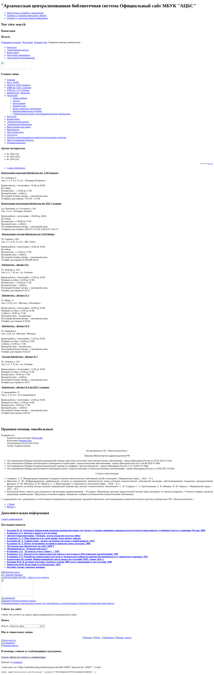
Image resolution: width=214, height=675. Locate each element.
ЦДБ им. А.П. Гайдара (18, 90)
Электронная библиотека (19, 124)
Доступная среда (15, 132)
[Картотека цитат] (10, 572)
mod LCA (210, 163)
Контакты (12, 47)
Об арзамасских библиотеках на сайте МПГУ (30, 546)
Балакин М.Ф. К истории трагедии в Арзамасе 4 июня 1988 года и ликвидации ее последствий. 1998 (59, 562)
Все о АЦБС (13, 82)
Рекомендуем (40, 42)
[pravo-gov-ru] (8, 640)
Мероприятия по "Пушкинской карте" (27, 549)
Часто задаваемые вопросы (20, 140)
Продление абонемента (18, 55)
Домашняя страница (11, 42)
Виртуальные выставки (18, 127)
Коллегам (11, 116)
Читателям (27, 42)
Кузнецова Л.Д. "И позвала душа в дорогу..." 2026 (33, 551)
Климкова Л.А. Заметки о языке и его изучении (32, 533)
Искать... (5, 626)
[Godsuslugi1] (8, 643)
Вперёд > (11, 507)
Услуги (16, 100)
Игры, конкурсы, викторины (27, 108)
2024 (11, 159)
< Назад (11, 504)
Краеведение (13, 119)
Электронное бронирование (21, 58)
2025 (11, 156)
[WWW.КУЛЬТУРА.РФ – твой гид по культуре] (25, 577)
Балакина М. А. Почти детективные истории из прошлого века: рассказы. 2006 (48, 543)
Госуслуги (12, 135)
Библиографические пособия (27, 111)
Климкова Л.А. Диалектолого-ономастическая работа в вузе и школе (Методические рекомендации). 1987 (62, 554)
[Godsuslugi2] (8, 598)
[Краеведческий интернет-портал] (18, 600)
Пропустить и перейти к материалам (25, 13)
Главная (11, 79)
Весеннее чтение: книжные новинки (26, 567)
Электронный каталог (18, 50)
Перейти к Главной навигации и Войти (26, 15)
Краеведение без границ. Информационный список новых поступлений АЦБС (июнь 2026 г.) (55, 559)
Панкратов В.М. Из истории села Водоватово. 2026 (33, 564)
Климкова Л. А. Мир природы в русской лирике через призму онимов (44, 538)
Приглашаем (19, 103)
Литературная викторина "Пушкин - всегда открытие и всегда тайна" (44, 535)
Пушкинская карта (16, 142)
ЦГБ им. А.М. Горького (18, 85)
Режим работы (20, 98)
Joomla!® (17, 662)
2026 (11, 154)
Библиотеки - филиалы (18, 93)
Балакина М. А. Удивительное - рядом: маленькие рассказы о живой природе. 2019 (50, 541)
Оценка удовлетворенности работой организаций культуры (36, 137)
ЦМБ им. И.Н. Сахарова (19, 87)
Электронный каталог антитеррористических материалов (41, 114)
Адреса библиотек (16, 168)
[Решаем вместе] (9, 645)
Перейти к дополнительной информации (27, 18)
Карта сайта (13, 52)
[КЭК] (57, 603)
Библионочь (13, 129)
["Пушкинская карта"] (17, 595)
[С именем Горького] (12, 574)
